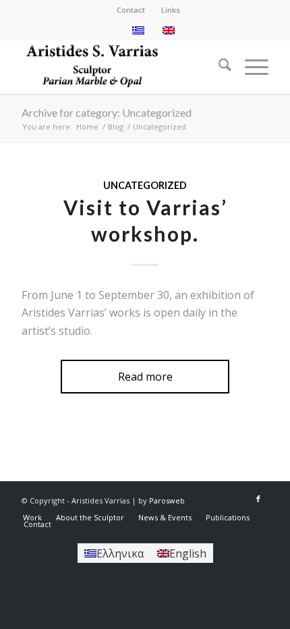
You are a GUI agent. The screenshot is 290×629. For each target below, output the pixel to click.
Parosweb (167, 500)
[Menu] (249, 67)
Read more (145, 376)
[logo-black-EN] (120, 67)
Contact (131, 10)
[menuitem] (131, 10)
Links (170, 10)
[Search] (218, 67)
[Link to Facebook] (258, 499)
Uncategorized (145, 185)
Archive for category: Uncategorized (107, 112)
